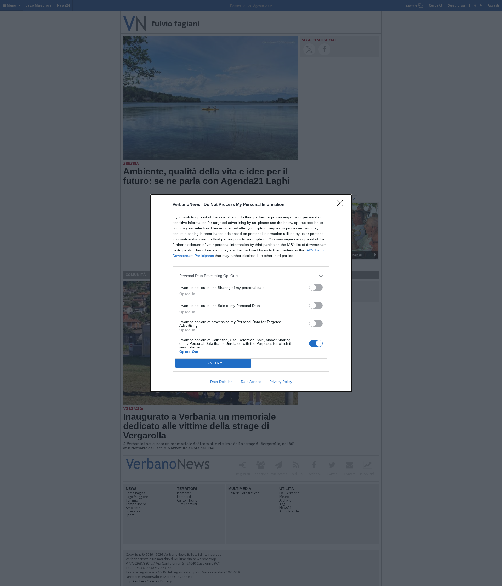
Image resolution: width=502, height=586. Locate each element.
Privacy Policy (280, 382)
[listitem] (251, 276)
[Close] (341, 205)
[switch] (316, 287)
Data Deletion (221, 382)
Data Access (251, 382)
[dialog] (251, 293)
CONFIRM (213, 363)
